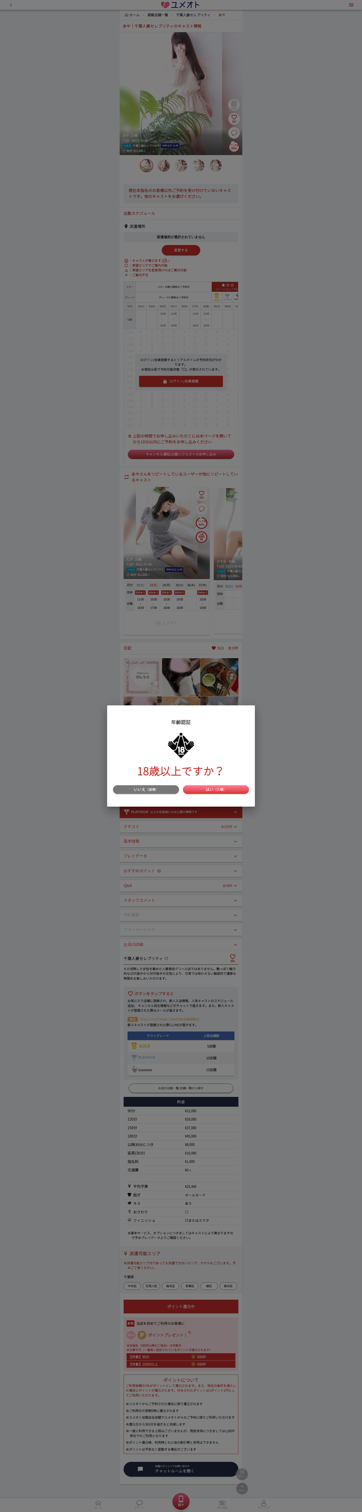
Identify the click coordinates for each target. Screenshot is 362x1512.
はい (216, 789)
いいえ (146, 789)
